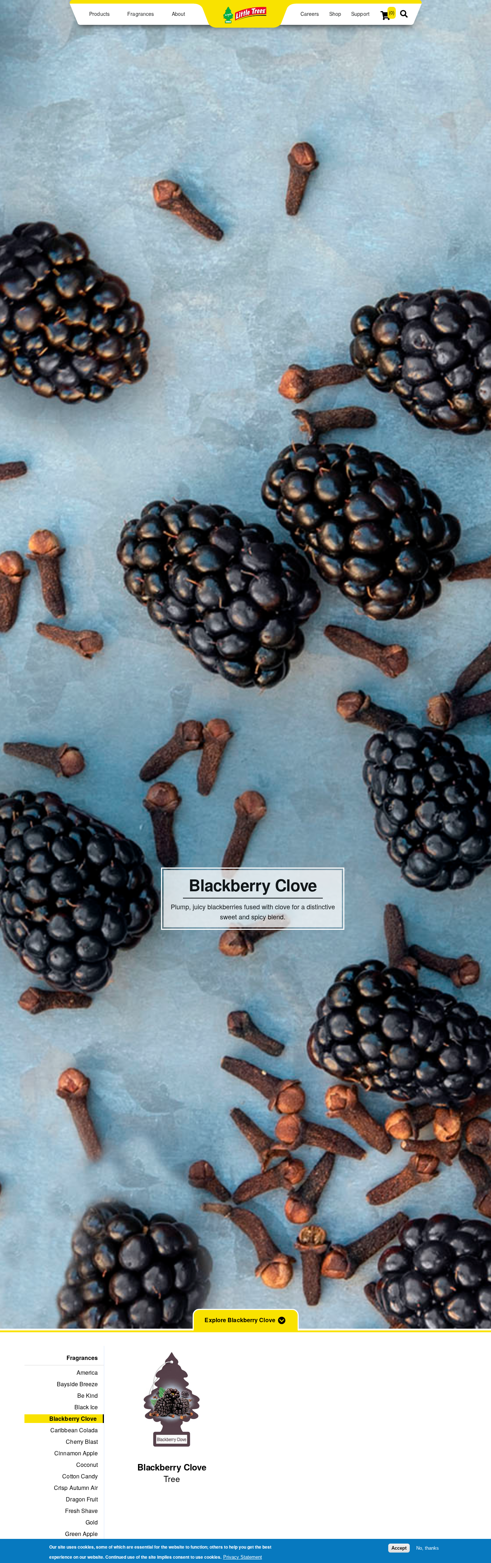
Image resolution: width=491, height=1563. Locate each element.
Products (99, 13)
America (87, 1372)
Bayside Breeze (77, 1384)
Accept (399, 1548)
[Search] (404, 14)
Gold (92, 1522)
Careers (309, 13)
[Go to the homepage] (244, 20)
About (178, 13)
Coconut (87, 1464)
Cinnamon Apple (76, 1453)
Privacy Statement (242, 1557)
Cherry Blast (82, 1441)
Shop (335, 13)
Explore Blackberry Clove (240, 1320)
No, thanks (427, 1548)
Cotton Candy (80, 1476)
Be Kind (87, 1395)
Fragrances (140, 13)
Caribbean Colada (74, 1430)
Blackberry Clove (73, 1418)
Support (360, 13)
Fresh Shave (81, 1510)
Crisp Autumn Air (76, 1487)
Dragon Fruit (82, 1499)
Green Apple (81, 1534)
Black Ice (86, 1407)
